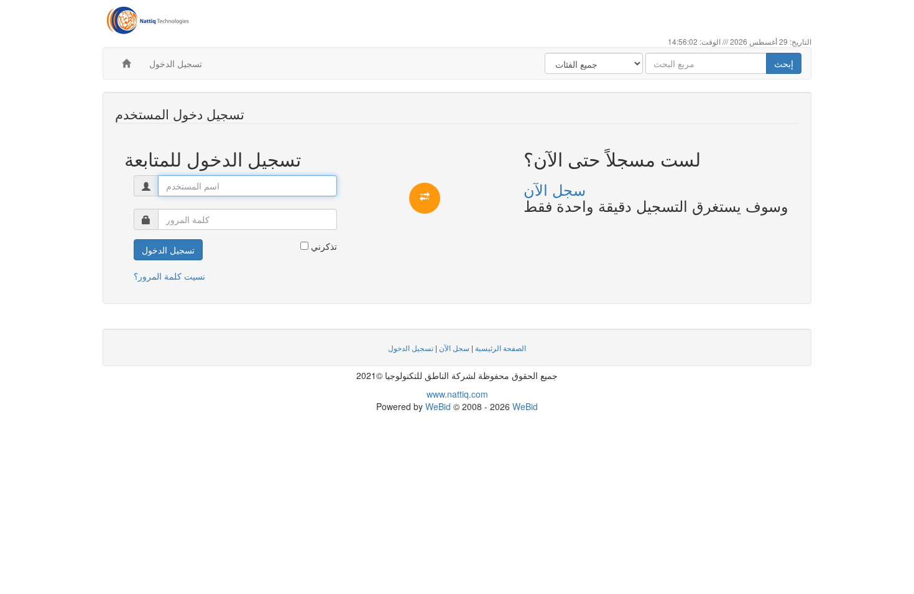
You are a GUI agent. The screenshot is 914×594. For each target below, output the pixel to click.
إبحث (783, 63)
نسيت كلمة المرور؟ (169, 276)
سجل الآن (555, 189)
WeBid (438, 406)
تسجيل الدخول (175, 63)
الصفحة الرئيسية (500, 347)
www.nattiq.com (457, 394)
